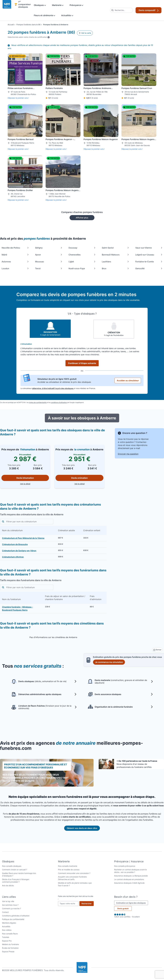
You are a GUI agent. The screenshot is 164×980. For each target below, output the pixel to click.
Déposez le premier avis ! (18, 98)
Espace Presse (8, 951)
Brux (104, 268)
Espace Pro (7, 941)
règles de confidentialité (38, 402)
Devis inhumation (25, 478)
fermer (158, 650)
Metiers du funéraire (10, 944)
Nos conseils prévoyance (124, 866)
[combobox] (121, 10)
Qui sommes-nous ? (10, 905)
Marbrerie (57, 5)
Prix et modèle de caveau (68, 869)
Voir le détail (34, 484)
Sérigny (39, 247)
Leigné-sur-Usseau (144, 254)
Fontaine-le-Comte (144, 261)
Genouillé (140, 268)
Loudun (5, 268)
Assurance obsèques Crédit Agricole (129, 883)
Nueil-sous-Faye (77, 268)
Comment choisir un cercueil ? (14, 869)
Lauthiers (106, 261)
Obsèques (39, 5)
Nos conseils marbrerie (67, 866)
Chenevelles (75, 254)
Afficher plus (82, 217)
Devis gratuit (123, 908)
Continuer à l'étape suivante (82, 363)
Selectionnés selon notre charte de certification (29, 37)
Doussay (73, 247)
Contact (5, 912)
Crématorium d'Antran (13, 557)
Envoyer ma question (128, 454)
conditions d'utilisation (59, 402)
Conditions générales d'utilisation (15, 916)
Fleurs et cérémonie (44, 15)
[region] (53, 543)
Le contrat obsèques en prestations (129, 879)
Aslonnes (6, 261)
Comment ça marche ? (11, 908)
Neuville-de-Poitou (11, 247)
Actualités (66, 15)
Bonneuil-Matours (111, 254)
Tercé (37, 268)
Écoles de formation (10, 948)
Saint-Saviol (108, 247)
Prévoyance (76, 5)
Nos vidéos (6, 930)
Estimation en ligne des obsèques (132, 903)
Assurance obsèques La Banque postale (131, 876)
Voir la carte (86, 33)
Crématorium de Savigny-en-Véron (19, 550)
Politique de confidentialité (13, 919)
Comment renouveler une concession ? (74, 873)
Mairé (4, 254)
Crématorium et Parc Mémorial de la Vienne (23, 538)
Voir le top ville (8, 901)
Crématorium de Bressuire (15, 544)
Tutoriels (5, 937)
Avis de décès (8, 885)
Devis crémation (79, 478)
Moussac (39, 261)
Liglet (71, 261)
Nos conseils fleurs (10, 934)
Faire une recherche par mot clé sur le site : (75, 897)
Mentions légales (9, 923)
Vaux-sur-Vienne (143, 247)
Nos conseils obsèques (11, 866)
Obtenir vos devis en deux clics (82, 828)
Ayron (38, 254)
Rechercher (87, 903)
